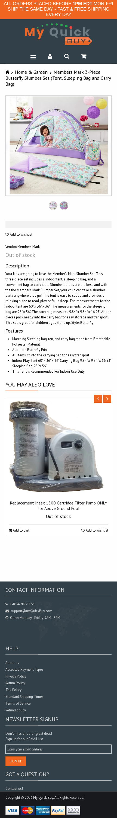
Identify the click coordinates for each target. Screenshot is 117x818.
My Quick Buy (43, 797)
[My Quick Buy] (58, 34)
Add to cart (20, 530)
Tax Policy (13, 690)
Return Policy (15, 683)
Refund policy (15, 710)
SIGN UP (16, 761)
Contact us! (14, 788)
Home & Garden (31, 72)
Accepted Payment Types (24, 669)
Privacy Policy (15, 676)
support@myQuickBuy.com (31, 611)
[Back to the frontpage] (8, 72)
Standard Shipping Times (24, 696)
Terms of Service (18, 703)
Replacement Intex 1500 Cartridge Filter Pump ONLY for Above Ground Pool (58, 505)
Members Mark (28, 246)
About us (12, 662)
